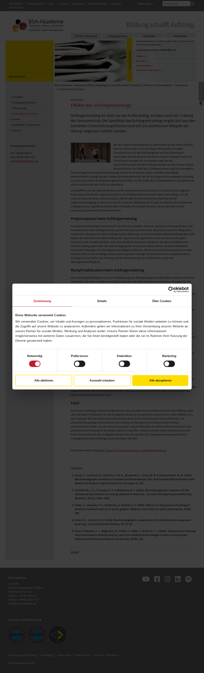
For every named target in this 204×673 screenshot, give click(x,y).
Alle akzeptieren (160, 380)
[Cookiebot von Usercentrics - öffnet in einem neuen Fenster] (171, 290)
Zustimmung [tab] (42, 301)
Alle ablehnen (43, 380)
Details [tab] (102, 301)
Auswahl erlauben (102, 380)
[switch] (79, 364)
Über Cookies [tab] (161, 301)
